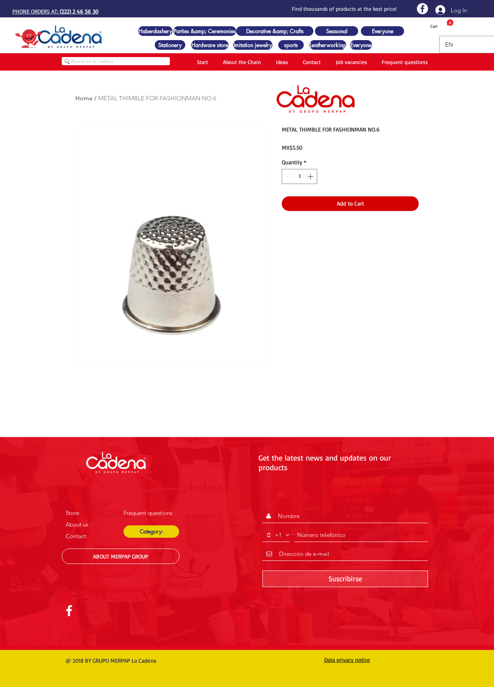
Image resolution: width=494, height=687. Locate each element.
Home (84, 98)
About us (77, 524)
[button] (151, 531)
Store (72, 513)
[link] (441, 24)
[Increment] (311, 176)
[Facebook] (422, 8)
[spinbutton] (299, 176)
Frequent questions (148, 513)
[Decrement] (288, 176)
